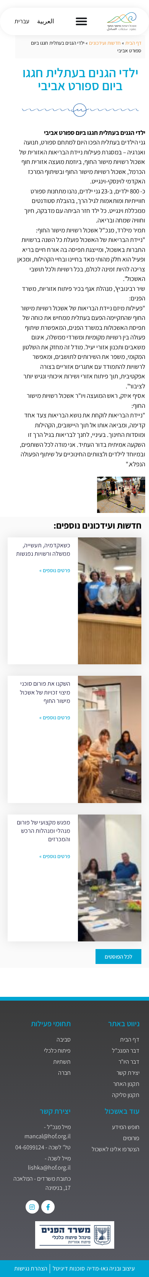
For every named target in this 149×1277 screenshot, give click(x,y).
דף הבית (133, 42)
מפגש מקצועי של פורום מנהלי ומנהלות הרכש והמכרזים (43, 831)
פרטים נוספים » (54, 570)
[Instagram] (32, 1207)
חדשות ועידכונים (105, 42)
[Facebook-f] (48, 1207)
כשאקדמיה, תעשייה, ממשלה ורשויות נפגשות (43, 549)
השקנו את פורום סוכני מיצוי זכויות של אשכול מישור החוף (45, 692)
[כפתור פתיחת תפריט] (81, 21)
